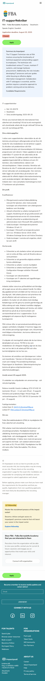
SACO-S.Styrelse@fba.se (23, 407)
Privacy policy (29, 671)
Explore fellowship (12, 526)
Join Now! (22, 602)
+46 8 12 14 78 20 (8, 668)
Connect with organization (22, 561)
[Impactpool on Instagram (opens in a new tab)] (32, 618)
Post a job (27, 636)
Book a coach (7, 640)
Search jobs (6, 633)
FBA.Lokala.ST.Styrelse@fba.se (22, 410)
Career (26, 662)
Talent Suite (28, 639)
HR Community (29, 642)
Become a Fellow (8, 643)
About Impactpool (30, 665)
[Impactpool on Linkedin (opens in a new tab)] (22, 618)
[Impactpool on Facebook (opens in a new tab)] (12, 618)
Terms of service (30, 674)
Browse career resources (11, 637)
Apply (12, 42)
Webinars (5, 649)
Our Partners (29, 645)
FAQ (25, 668)
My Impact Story (8, 646)
